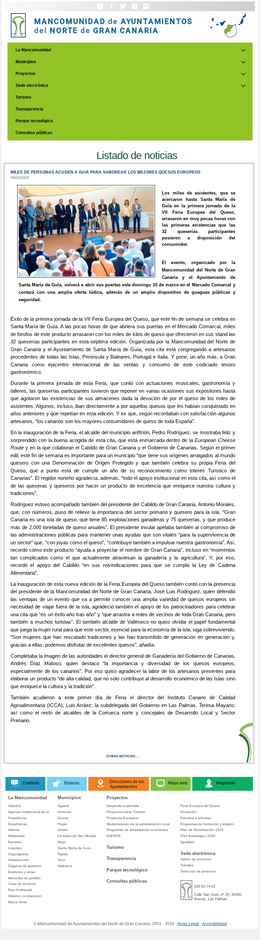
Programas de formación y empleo (207, 824)
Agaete (63, 806)
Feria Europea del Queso (200, 806)
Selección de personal (197, 871)
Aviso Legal (188, 923)
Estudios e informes (195, 818)
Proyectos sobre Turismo (126, 812)
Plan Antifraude (20, 890)
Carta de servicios (22, 884)
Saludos (14, 806)
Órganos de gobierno (25, 866)
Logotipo (15, 848)
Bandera (15, 842)
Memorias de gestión (24, 878)
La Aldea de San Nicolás (77, 836)
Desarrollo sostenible (123, 806)
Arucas (63, 818)
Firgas (62, 824)
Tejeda (63, 854)
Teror (61, 860)
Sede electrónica (32, 85)
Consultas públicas (34, 132)
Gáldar (63, 830)
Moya (62, 842)
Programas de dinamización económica (137, 830)
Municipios (26, 61)
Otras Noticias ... (122, 756)
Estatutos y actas (21, 872)
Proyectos (26, 73)
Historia (14, 830)
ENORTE (114, 836)
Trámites (187, 865)
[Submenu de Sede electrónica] (243, 86)
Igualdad (187, 842)
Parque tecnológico (34, 121)
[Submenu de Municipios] (243, 62)
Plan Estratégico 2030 (197, 836)
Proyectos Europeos (122, 818)
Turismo (23, 97)
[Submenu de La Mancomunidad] (243, 50)
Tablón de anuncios (195, 859)
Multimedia (16, 836)
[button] (100, 9)
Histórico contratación (25, 896)
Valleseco (65, 866)
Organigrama (18, 854)
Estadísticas (17, 824)
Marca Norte (17, 902)
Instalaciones (18, 860)
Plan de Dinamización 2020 (201, 830)
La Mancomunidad (33, 50)
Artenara (64, 812)
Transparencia (29, 109)
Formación (188, 812)
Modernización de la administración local (138, 824)
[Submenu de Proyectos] (243, 74)
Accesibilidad (214, 923)
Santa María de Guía (74, 848)
